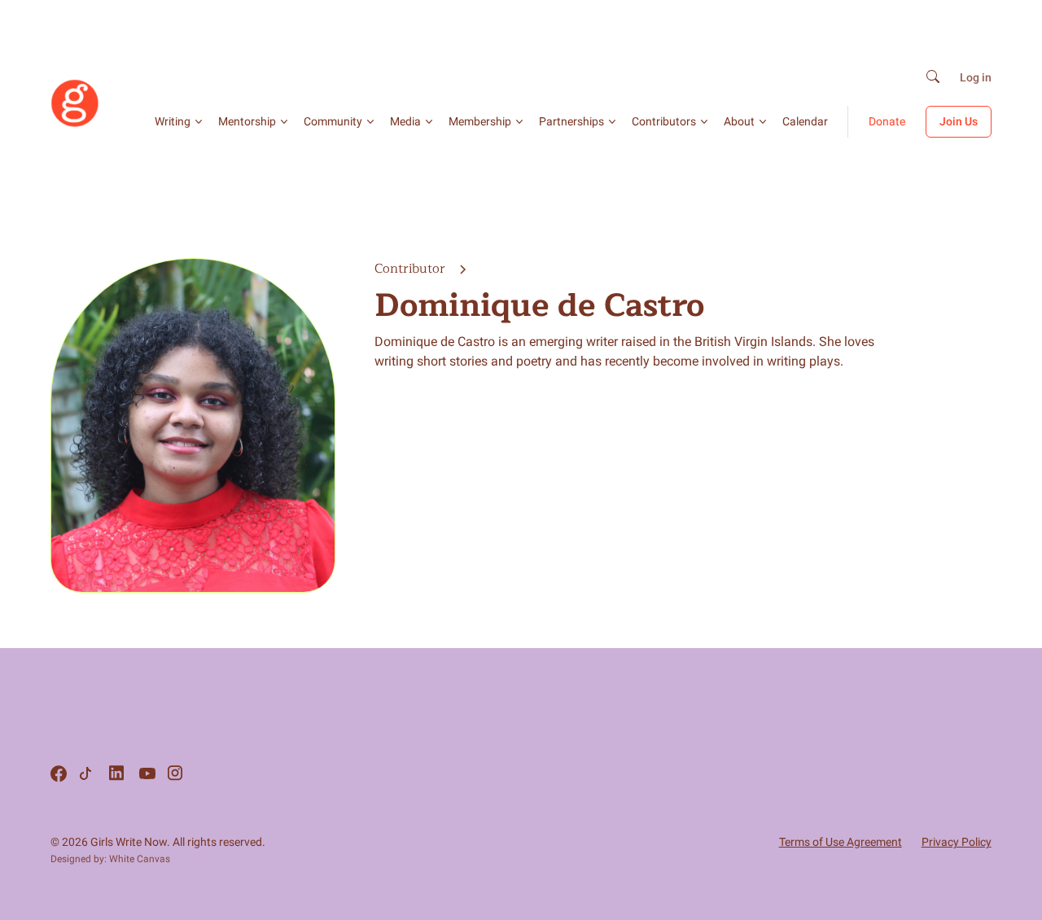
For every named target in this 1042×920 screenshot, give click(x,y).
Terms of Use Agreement (840, 841)
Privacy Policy (957, 841)
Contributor (411, 268)
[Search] (932, 77)
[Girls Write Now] (74, 123)
